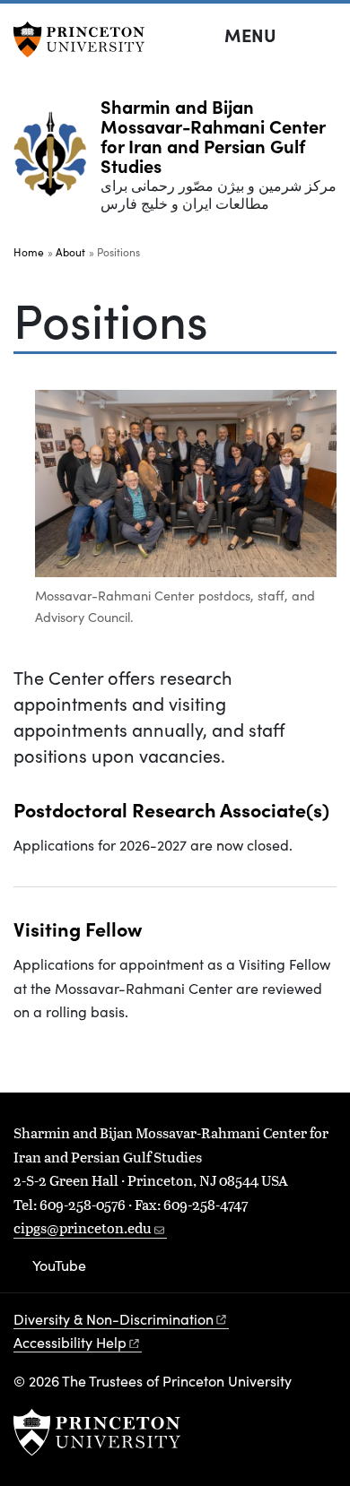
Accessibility (70, 1342)
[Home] (57, 161)
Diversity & (113, 1318)
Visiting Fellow (77, 928)
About (70, 252)
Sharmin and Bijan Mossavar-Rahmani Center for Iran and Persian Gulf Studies (213, 135)
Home (28, 252)
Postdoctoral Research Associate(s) (171, 809)
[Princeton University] (85, 39)
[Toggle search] (325, 35)
